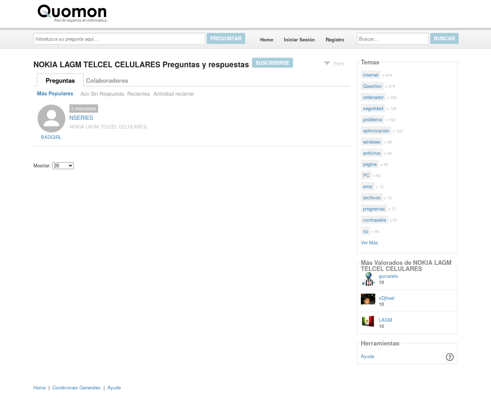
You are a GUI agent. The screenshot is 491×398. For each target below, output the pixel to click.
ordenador (373, 97)
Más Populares (55, 93)
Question (372, 85)
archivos (372, 197)
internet (370, 74)
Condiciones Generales (76, 387)
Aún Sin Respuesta (102, 93)
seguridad (373, 108)
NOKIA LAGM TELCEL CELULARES (108, 126)
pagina (370, 163)
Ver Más (369, 242)
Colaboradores (107, 80)
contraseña (374, 219)
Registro (335, 39)
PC (366, 175)
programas (374, 208)
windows (372, 141)
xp (365, 230)
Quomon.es (132, 12)
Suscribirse (272, 62)
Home (266, 39)
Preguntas (60, 80)
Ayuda (367, 356)
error (367, 186)
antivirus (372, 152)
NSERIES (81, 117)
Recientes (138, 93)
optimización (376, 130)
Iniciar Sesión (299, 39)
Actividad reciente (173, 93)
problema (372, 119)
